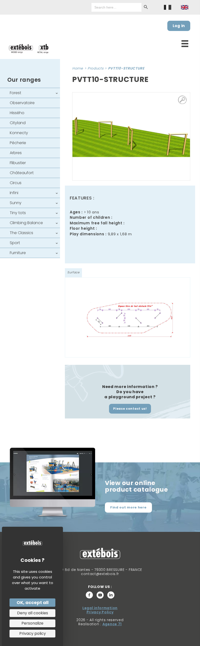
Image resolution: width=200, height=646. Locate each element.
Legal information (100, 608)
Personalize (32, 623)
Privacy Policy (100, 612)
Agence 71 (112, 624)
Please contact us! (130, 409)
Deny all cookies (32, 613)
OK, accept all (33, 602)
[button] (182, 100)
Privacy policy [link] (32, 633)
